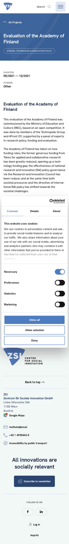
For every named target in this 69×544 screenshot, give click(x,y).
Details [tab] (34, 210)
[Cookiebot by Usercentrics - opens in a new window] (49, 201)
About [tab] (57, 210)
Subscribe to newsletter (37, 481)
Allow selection (34, 330)
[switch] (60, 282)
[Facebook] (28, 512)
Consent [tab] (12, 210)
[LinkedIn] (41, 512)
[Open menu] (60, 7)
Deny (34, 340)
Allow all (34, 319)
